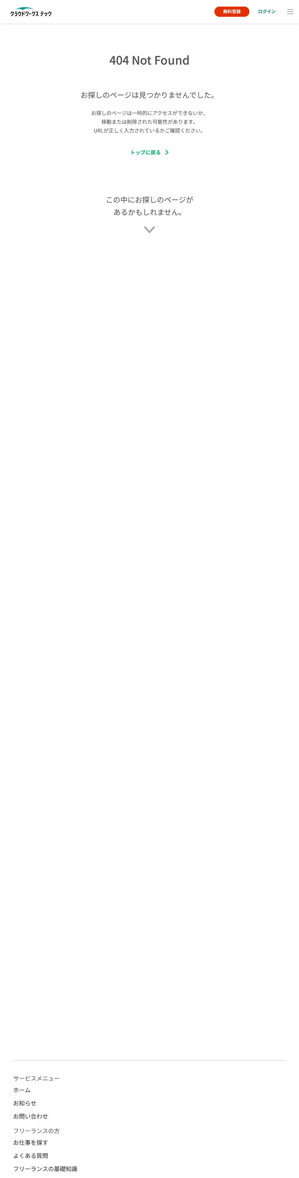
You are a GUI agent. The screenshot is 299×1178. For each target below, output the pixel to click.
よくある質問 (30, 1155)
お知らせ (24, 1102)
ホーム (22, 1089)
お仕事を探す (30, 1142)
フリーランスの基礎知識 (45, 1168)
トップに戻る (145, 152)
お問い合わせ (30, 1116)
